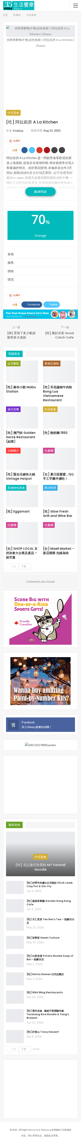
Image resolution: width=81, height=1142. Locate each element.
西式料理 (50, 487)
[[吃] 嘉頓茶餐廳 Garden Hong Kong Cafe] (15, 905)
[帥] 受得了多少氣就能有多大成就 (21, 335)
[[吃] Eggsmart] (22, 496)
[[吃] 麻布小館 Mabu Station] (22, 372)
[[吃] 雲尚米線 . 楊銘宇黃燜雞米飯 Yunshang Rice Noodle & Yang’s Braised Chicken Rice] (15, 1015)
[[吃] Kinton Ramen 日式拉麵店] (15, 979)
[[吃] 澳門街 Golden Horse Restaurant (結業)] (22, 417)
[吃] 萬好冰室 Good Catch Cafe (59, 335)
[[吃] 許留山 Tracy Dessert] (15, 1036)
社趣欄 (48, 450)
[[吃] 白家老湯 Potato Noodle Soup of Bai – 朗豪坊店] (15, 960)
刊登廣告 (66, 1129)
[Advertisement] (40, 78)
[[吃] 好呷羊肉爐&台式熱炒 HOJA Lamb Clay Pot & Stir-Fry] (15, 887)
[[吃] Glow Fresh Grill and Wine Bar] (59, 496)
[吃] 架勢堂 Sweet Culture (43, 937)
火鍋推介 (13, 450)
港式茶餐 (13, 409)
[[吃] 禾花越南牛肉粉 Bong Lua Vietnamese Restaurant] (59, 372)
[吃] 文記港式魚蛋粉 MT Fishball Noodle (41, 867)
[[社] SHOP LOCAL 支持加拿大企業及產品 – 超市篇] (22, 533)
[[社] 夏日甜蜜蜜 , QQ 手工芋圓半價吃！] (59, 459)
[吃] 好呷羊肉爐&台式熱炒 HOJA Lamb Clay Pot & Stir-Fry (50, 884)
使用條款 (56, 1129)
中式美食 (13, 112)
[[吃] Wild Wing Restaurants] (15, 997)
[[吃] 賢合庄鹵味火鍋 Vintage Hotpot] (22, 459)
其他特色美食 (16, 487)
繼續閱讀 (40, 191)
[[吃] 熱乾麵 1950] (59, 417)
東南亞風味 (51, 363)
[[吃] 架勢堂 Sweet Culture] (15, 942)
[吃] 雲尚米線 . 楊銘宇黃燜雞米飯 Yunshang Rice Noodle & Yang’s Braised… (48, 1014)
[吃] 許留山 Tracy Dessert (43, 1032)
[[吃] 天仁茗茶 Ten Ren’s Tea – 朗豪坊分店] (15, 924)
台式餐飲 (13, 363)
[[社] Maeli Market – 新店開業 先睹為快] (59, 533)
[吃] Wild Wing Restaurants (45, 992)
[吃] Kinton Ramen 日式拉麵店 (45, 974)
